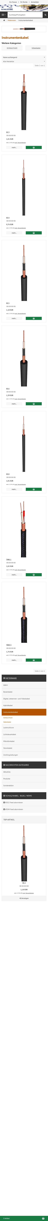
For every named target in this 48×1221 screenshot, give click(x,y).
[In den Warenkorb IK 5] (34, 318)
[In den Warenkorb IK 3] (34, 147)
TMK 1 (8, 559)
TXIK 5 (8, 645)
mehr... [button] (14, 147)
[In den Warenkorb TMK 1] (34, 574)
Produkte (6, 779)
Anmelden (35, 2)
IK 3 (7, 132)
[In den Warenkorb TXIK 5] (34, 660)
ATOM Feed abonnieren (14, 809)
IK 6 (7, 388)
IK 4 (7, 218)
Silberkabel (36, 48)
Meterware (11, 678)
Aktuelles (6, 772)
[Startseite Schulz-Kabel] (24, 8)
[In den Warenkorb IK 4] (34, 232)
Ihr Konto (23, 2)
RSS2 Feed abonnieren (14, 802)
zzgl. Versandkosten (20, 142)
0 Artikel (6, 1218)
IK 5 (7, 303)
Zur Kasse (13, 2)
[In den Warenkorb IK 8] (34, 489)
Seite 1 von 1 (40, 65)
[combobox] (24, 57)
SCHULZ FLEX (12, 48)
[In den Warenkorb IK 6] (34, 403)
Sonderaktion (8, 785)
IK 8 (7, 474)
